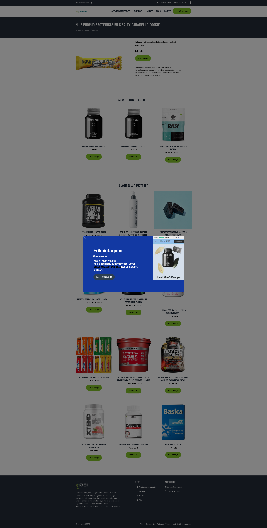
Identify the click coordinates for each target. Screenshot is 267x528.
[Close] (84, 237)
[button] (104, 277)
